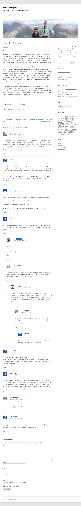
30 (70, 54)
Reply (4, 153)
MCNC (69, 124)
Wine (60, 134)
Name (5, 462)
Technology (71, 129)
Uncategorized (62, 133)
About (35, 15)
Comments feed (62, 147)
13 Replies (5, 47)
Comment (6, 445)
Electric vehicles (63, 120)
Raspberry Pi (61, 127)
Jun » (75, 56)
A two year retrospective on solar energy (67, 75)
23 (70, 52)
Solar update (65, 91)
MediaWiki (74, 124)
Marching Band (63, 124)
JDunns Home (12, 15)
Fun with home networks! (64, 72)
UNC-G (70, 131)
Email (5, 468)
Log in (59, 143)
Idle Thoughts (10, 7)
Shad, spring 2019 (62, 79)
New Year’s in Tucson (63, 74)
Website (5, 475)
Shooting (72, 127)
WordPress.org (61, 149)
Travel (59, 131)
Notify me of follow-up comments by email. (14, 482)
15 (67, 50)
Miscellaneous (63, 126)
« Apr (59, 56)
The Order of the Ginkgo (71, 89)
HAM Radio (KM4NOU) (25, 15)
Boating (61, 116)
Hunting (67, 123)
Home (4, 15)
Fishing (60, 122)
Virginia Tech (71, 133)
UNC (16, 109)
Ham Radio (61, 123)
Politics (71, 126)
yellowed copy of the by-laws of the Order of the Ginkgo (36, 90)
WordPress (65, 134)
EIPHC (73, 118)
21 (64, 52)
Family (71, 119)
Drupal (69, 118)
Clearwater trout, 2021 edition (65, 77)
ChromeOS (62, 118)
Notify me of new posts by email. (11, 486)
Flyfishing (67, 121)
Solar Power (61, 129)
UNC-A (66, 131)
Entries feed (61, 145)
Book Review (69, 116)
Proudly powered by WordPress (10, 499)
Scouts (67, 127)
